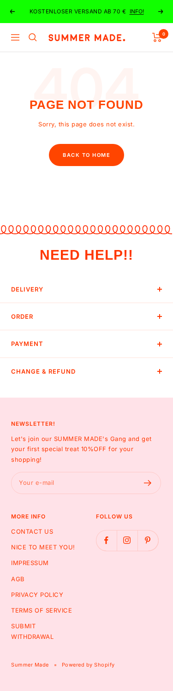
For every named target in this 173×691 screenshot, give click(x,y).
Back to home (86, 155)
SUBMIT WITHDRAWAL (32, 631)
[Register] (148, 483)
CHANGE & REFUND (43, 371)
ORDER (22, 316)
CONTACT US (32, 531)
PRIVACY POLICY (37, 594)
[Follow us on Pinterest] (147, 540)
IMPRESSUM (30, 562)
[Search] (33, 37)
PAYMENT (27, 343)
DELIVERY (27, 289)
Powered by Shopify (88, 664)
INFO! (137, 11)
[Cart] (157, 37)
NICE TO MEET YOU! (43, 547)
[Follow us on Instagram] (127, 540)
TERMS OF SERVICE (41, 610)
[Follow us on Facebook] (106, 540)
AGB (18, 579)
